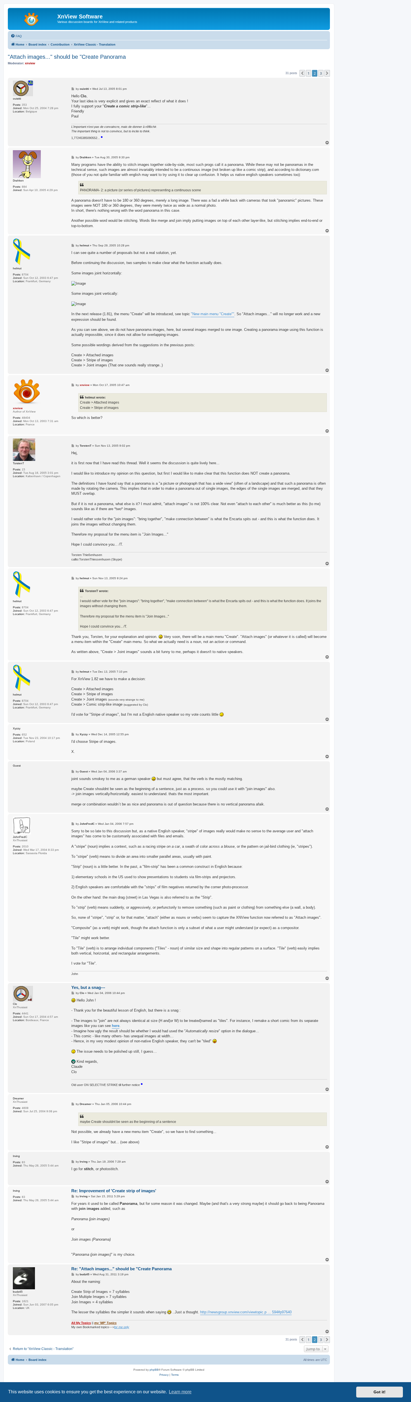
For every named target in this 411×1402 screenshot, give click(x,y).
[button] (302, 73)
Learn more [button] (180, 1391)
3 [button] (321, 73)
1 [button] (309, 73)
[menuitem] (16, 36)
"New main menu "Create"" (212, 314)
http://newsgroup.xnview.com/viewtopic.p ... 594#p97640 (246, 1312)
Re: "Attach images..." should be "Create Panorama (121, 1268)
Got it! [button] (380, 1392)
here (115, 1026)
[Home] (33, 18)
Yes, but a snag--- (88, 987)
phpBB (154, 1369)
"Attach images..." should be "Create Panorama (67, 57)
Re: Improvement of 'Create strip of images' (113, 1190)
